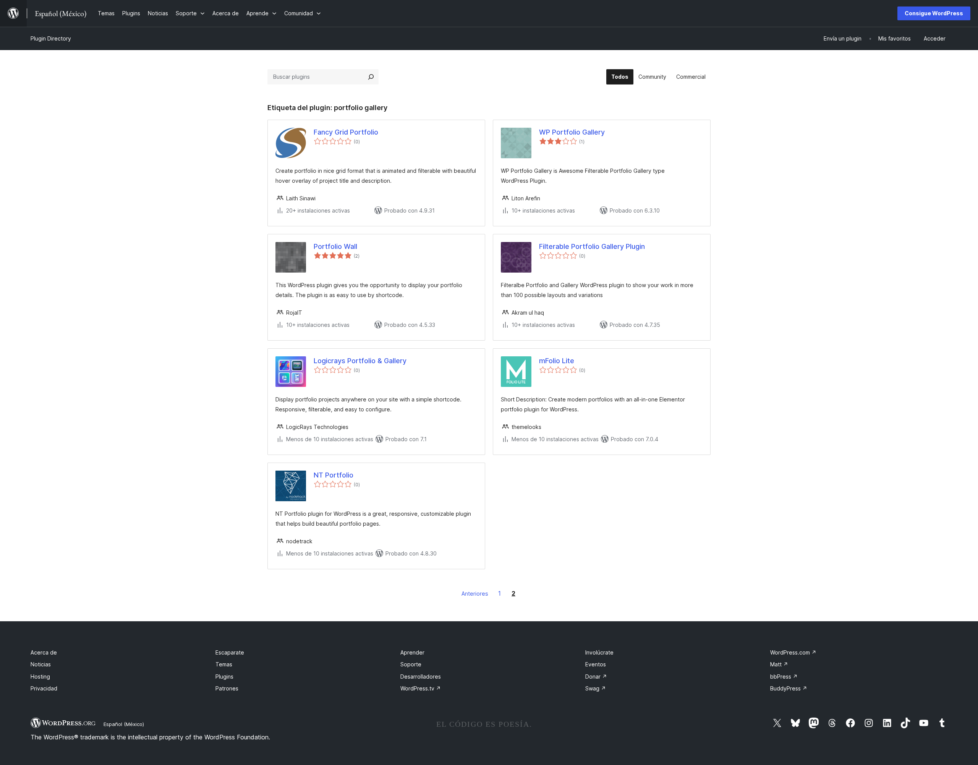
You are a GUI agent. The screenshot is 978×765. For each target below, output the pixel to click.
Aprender (412, 652)
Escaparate (229, 652)
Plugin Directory (51, 38)
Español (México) (124, 724)
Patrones (226, 688)
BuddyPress (788, 688)
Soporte (410, 664)
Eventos (595, 664)
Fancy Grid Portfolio (346, 132)
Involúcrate (599, 652)
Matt (779, 664)
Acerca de (44, 652)
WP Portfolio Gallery (572, 132)
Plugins (224, 676)
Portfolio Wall (335, 246)
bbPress (784, 676)
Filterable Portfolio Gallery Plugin (592, 246)
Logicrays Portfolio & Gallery (360, 361)
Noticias (41, 664)
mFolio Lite (556, 361)
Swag (595, 688)
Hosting (40, 676)
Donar (596, 676)
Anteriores (474, 593)
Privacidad (44, 688)
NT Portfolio (333, 475)
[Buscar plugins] (371, 76)
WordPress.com (793, 652)
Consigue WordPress (934, 13)
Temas (223, 664)
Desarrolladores (420, 676)
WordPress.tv (420, 688)
